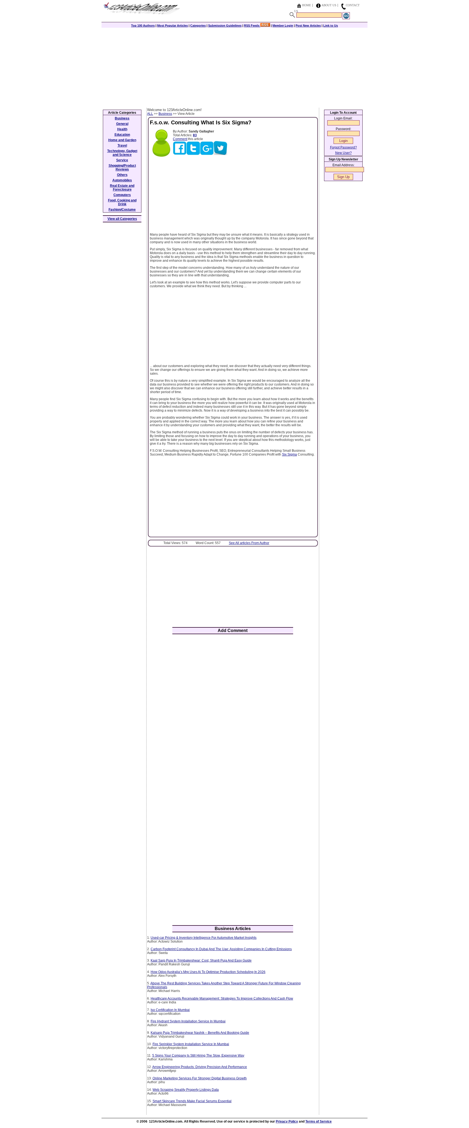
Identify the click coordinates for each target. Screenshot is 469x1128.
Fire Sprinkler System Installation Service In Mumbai (191, 1044)
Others (122, 175)
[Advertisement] (234, 67)
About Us (328, 5)
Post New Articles (308, 25)
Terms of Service (318, 1121)
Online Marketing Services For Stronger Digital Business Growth (200, 1078)
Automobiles (122, 180)
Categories (198, 25)
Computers (122, 195)
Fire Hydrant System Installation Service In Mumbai (188, 1021)
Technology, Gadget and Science (122, 153)
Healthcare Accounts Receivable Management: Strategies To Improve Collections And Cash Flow (222, 998)
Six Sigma (289, 454)
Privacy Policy (287, 1121)
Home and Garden (122, 140)
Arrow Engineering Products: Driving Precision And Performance (199, 1067)
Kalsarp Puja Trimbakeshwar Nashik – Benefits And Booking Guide (200, 1033)
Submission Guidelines (225, 25)
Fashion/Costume (122, 209)
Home (306, 5)
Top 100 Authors (143, 25)
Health (122, 129)
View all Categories (122, 219)
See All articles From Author (249, 543)
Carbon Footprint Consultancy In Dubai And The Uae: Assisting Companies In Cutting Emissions (221, 949)
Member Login (282, 25)
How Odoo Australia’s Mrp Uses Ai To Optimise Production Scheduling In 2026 (208, 972)
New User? (343, 153)
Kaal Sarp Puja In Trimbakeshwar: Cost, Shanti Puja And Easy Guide (201, 960)
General (122, 124)
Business (165, 114)
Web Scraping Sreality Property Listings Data (186, 1090)
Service (122, 160)
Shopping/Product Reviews (122, 167)
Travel (122, 145)
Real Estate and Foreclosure (122, 187)
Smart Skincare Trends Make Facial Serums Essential (192, 1101)
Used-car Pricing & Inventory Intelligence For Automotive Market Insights (203, 938)
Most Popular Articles (172, 25)
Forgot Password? (343, 147)
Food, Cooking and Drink (122, 202)
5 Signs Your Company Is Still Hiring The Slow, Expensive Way (198, 1055)
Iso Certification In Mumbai (170, 1010)
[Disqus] (232, 709)
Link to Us (330, 25)
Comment (180, 139)
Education (122, 135)
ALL (150, 114)
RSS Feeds (252, 25)
